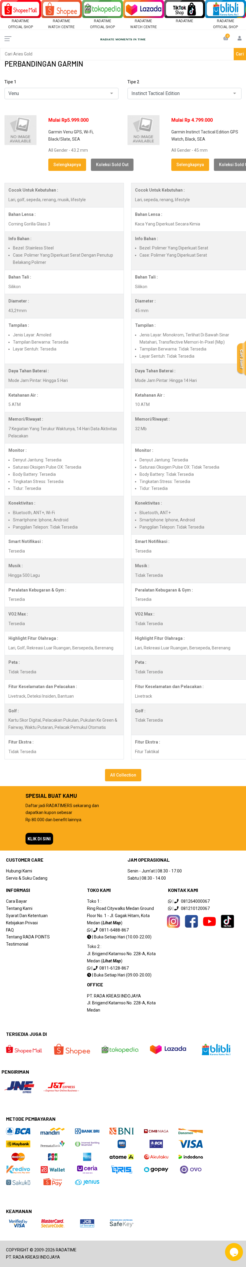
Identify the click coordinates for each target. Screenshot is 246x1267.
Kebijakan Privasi (22, 922)
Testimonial (17, 944)
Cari (240, 54)
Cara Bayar (16, 901)
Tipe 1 (10, 81)
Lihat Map (112, 922)
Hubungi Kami (19, 871)
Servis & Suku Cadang (26, 878)
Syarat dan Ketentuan (27, 915)
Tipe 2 (133, 81)
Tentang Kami (19, 908)
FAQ (10, 930)
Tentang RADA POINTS (28, 937)
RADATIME (184, 21)
